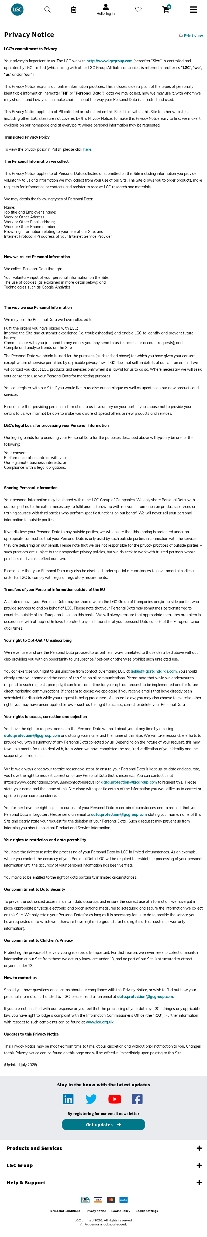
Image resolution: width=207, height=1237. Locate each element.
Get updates (100, 1124)
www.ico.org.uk (99, 1022)
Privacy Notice (95, 1211)
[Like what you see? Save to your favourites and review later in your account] (138, 9)
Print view (193, 35)
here (87, 149)
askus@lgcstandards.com (154, 671)
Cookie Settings (147, 1211)
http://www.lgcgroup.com (109, 61)
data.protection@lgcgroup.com (32, 735)
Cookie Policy (120, 1211)
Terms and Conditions (64, 1211)
